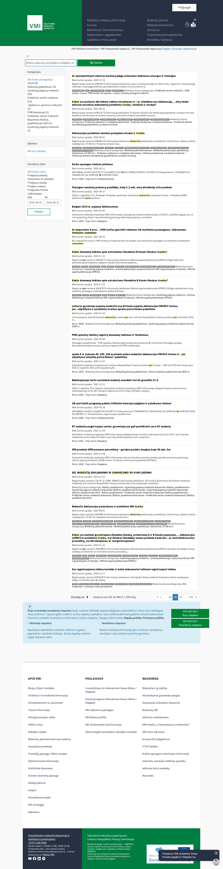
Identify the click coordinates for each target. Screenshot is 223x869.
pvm (87, 91)
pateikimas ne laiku (108, 524)
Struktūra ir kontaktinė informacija (48, 695)
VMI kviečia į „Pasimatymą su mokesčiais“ (166, 725)
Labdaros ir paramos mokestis (44, 107)
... (165, 597)
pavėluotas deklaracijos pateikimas (86, 524)
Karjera (32, 790)
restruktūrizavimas (130, 556)
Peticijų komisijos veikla (41, 717)
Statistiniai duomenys (40, 768)
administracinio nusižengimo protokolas (151, 524)
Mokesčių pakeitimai (41, 87)
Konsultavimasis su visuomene (45, 703)
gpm (103, 267)
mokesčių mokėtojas (91, 120)
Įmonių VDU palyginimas (156, 739)
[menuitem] (106, 20)
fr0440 (75, 584)
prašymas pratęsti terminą (83, 151)
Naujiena (102, 221)
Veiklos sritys (35, 725)
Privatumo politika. (154, 618)
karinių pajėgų (78, 91)
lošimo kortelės (121, 584)
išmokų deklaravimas (80, 558)
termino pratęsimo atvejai (178, 148)
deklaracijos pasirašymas (144, 521)
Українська (189, 49)
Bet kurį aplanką (36, 151)
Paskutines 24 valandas (40, 179)
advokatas (77, 295)
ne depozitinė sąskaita (166, 267)
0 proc (108, 91)
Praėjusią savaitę (37, 183)
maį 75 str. (109, 148)
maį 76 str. (119, 148)
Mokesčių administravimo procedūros (49, 739)
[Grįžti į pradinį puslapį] (27, 56)
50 (180, 597)
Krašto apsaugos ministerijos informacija (165, 754)
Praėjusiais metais (37, 190)
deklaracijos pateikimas (160, 120)
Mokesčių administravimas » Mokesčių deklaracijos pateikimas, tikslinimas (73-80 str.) (129, 526)
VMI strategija (36, 805)
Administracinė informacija (43, 761)
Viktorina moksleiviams (155, 717)
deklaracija (77, 120)
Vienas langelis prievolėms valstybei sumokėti (111, 732)
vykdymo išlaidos (132, 267)
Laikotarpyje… (35, 194)
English (166, 49)
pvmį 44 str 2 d (118, 91)
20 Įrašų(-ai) (78, 597)
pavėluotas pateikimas (126, 524)
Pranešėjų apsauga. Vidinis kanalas (47, 754)
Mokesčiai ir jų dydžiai (154, 688)
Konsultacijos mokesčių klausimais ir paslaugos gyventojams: (49, 837)
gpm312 (110, 267)
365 (191, 597)
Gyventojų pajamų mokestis (43, 92)
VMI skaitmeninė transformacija (103, 725)
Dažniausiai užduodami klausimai (161, 703)
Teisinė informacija (39, 710)
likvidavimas (101, 556)
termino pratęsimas (141, 120)
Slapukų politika (133, 618)
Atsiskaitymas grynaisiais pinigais (161, 695)
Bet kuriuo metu (36, 172)
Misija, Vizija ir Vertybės (41, 688)
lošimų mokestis (107, 584)
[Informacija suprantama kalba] (193, 26)
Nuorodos (148, 776)
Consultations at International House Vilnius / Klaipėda (111, 690)
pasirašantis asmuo (162, 521)
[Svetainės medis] (195, 20)
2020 (81, 179)
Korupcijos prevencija (40, 746)
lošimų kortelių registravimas (140, 584)
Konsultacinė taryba (39, 797)
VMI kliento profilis (95, 717)
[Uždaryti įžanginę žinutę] (216, 853)
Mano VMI (48, 855)
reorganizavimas (114, 556)
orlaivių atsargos (97, 91)
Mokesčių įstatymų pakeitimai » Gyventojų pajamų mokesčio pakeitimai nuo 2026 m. (133, 325)
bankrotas (76, 556)
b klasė (84, 267)
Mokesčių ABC (150, 710)
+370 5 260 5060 (37, 843)
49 (175, 597)
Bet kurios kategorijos (40, 80)
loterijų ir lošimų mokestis (89, 584)
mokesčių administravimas (93, 148)
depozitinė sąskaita (148, 267)
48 (170, 597)
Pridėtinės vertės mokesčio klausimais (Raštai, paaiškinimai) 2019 (43, 119)
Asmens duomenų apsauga (43, 776)
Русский (177, 49)
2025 (81, 221)
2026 (81, 323)
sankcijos (87, 521)
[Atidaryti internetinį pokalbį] (216, 862)
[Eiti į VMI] (41, 23)
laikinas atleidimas (125, 120)
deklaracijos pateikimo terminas (137, 148)
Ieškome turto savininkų (156, 768)
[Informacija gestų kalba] (187, 26)
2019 (32, 83)
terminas (143, 556)
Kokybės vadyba (37, 732)
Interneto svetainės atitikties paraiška (164, 761)
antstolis (76, 267)
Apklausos (34, 812)
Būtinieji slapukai (40, 623)
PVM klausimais (38, 112)
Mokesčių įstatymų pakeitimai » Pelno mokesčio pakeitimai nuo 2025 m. (153, 371)
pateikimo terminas (108, 120)
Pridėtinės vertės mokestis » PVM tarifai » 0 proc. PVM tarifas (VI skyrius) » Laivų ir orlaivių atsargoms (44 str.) (130, 92)
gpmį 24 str (120, 267)
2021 (81, 441)
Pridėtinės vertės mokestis (42, 99)
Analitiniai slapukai (113, 623)
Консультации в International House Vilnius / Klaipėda (111, 701)
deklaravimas (94, 267)
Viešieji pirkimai (106, 179)
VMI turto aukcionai (153, 732)
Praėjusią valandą (37, 175)
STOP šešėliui (150, 746)
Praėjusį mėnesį (36, 186)
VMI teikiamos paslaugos (99, 710)
